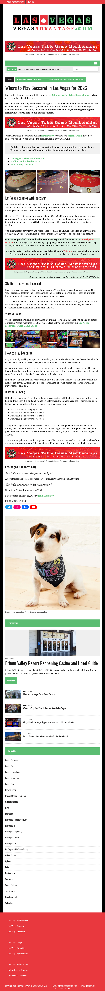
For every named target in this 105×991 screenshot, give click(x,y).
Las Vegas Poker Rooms (18, 964)
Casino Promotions (12, 772)
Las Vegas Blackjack (16, 931)
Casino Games (10, 766)
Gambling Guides (12, 801)
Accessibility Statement (63, 988)
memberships (47, 135)
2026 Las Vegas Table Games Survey (71, 94)
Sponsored (9, 879)
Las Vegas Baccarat (16, 926)
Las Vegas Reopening (13, 831)
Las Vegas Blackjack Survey (16, 819)
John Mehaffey (46, 495)
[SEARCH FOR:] (85, 68)
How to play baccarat (21, 164)
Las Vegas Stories (12, 837)
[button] (20, 181)
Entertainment (11, 789)
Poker (7, 867)
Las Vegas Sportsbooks (18, 953)
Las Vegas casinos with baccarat (27, 158)
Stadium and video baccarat (25, 161)
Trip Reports (10, 891)
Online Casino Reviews (18, 970)
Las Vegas (9, 813)
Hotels (7, 807)
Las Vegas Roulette (16, 948)
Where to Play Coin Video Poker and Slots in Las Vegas (44, 708)
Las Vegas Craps (15, 942)
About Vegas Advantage (15, 2)
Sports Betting (11, 885)
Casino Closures (11, 760)
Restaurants (10, 873)
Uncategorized (11, 897)
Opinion (8, 861)
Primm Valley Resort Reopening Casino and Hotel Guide (51, 663)
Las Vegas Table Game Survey (16, 849)
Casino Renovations (12, 778)
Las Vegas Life (10, 825)
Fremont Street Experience (15, 795)
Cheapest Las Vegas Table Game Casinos (39, 694)
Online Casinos (11, 855)
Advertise (31, 2)
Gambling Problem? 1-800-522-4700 (64, 986)
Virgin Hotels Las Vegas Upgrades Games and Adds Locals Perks (48, 722)
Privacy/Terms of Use (87, 986)
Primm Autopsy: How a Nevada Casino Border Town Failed (45, 736)
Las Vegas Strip (11, 843)
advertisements (75, 135)
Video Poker (10, 903)
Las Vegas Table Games (18, 920)
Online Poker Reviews (17, 975)
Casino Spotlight (11, 784)
